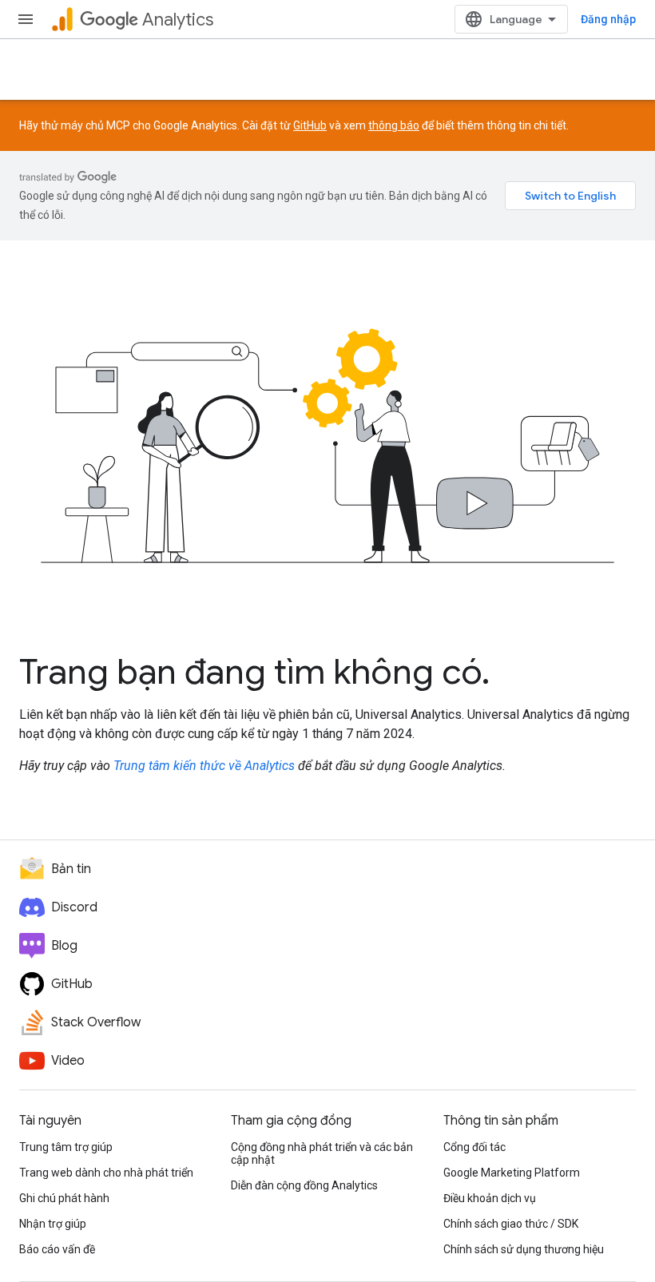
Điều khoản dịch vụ (489, 1198)
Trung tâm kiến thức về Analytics (204, 765)
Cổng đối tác (474, 1147)
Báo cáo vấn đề (57, 1249)
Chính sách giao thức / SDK (510, 1223)
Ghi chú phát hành (64, 1198)
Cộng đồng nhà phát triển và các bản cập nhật (322, 1153)
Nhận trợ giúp (52, 1223)
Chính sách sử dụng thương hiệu (523, 1249)
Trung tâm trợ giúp (66, 1147)
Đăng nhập (608, 19)
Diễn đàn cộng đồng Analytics (304, 1185)
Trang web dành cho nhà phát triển (106, 1172)
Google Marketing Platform (511, 1172)
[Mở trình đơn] (26, 19)
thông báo (393, 125)
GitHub (310, 125)
